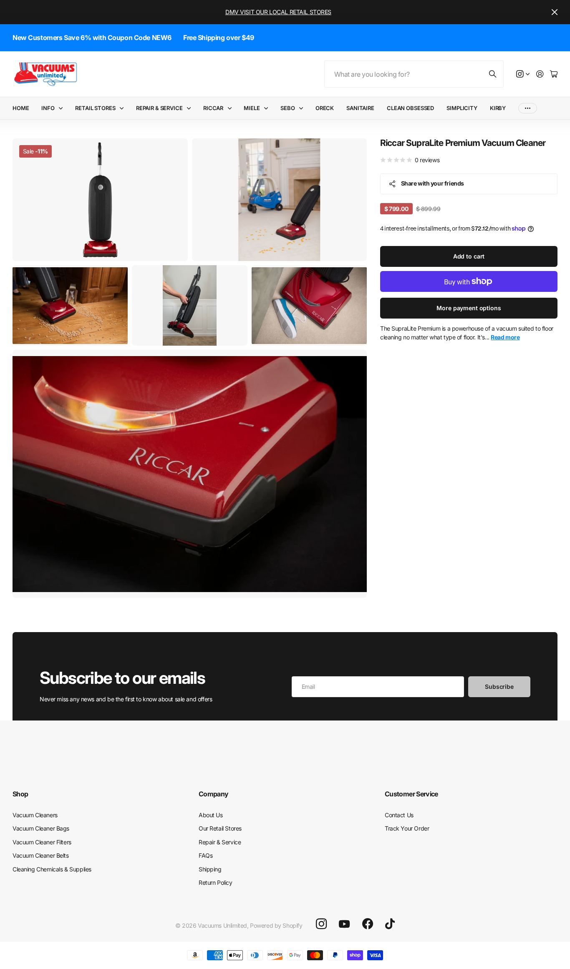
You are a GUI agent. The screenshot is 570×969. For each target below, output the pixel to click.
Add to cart (468, 256)
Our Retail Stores (220, 828)
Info (47, 108)
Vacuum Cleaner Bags (41, 828)
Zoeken (493, 74)
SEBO (287, 108)
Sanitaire (360, 108)
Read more (505, 337)
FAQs (205, 855)
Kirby (498, 108)
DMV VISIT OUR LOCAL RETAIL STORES (278, 11)
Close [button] (554, 12)
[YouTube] (344, 924)
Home (21, 108)
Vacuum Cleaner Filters (42, 842)
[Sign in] (540, 74)
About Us (211, 814)
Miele (252, 108)
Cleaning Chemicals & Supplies (52, 869)
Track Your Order (407, 828)
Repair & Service (159, 108)
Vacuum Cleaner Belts (41, 855)
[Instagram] (321, 924)
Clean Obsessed (410, 108)
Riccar (213, 108)
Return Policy (215, 882)
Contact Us (399, 814)
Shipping (210, 869)
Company (214, 794)
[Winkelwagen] (553, 74)
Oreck (324, 108)
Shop (20, 794)
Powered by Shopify (276, 925)
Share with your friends (432, 183)
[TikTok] (390, 924)
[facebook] (367, 924)
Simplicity (461, 108)
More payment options (468, 307)
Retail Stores (95, 108)
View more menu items (527, 108)
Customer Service (411, 794)
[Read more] (523, 74)
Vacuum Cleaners (35, 814)
